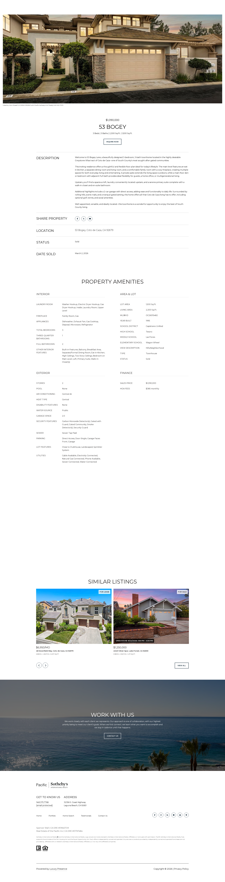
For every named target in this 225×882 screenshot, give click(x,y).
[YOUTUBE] (173, 815)
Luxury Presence (58, 869)
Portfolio (52, 816)
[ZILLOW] (180, 815)
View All (182, 665)
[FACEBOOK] (154, 815)
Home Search (68, 816)
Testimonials (86, 816)
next (45, 665)
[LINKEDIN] (167, 815)
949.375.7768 (42, 802)
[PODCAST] (186, 815)
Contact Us (102, 816)
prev (39, 665)
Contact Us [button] (112, 736)
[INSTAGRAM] (161, 815)
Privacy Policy (181, 869)
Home (39, 816)
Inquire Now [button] (112, 142)
